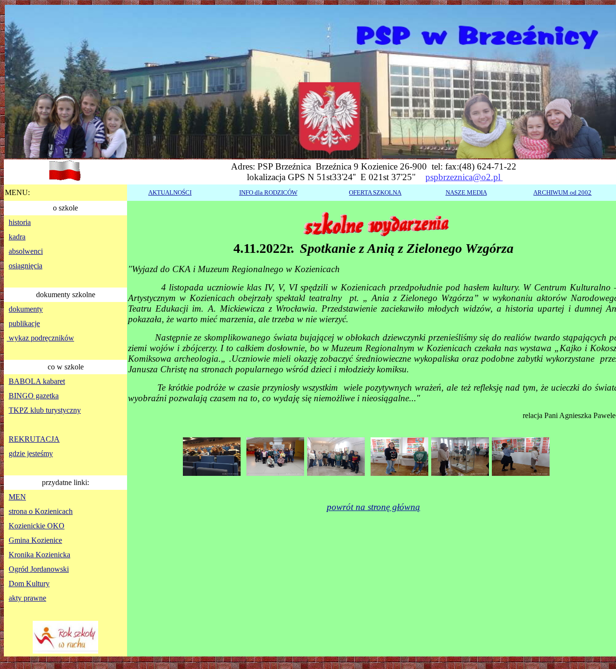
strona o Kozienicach (41, 511)
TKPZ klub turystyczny (45, 410)
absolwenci (26, 251)
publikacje (24, 323)
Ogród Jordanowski (39, 569)
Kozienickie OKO (36, 526)
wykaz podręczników (40, 338)
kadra (17, 237)
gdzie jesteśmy (31, 453)
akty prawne (27, 598)
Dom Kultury (29, 583)
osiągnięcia (25, 266)
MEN (17, 497)
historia (20, 222)
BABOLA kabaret (37, 381)
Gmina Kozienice (35, 540)
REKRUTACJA (34, 439)
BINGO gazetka (34, 396)
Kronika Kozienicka (39, 555)
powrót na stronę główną (373, 507)
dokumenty (26, 309)
